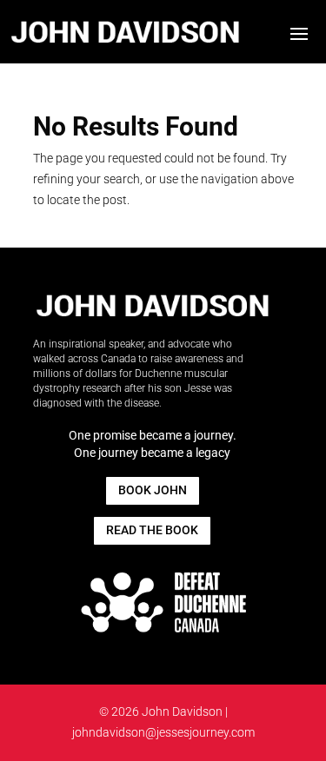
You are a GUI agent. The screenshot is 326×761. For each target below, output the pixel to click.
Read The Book (152, 530)
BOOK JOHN (152, 490)
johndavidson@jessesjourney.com (163, 732)
